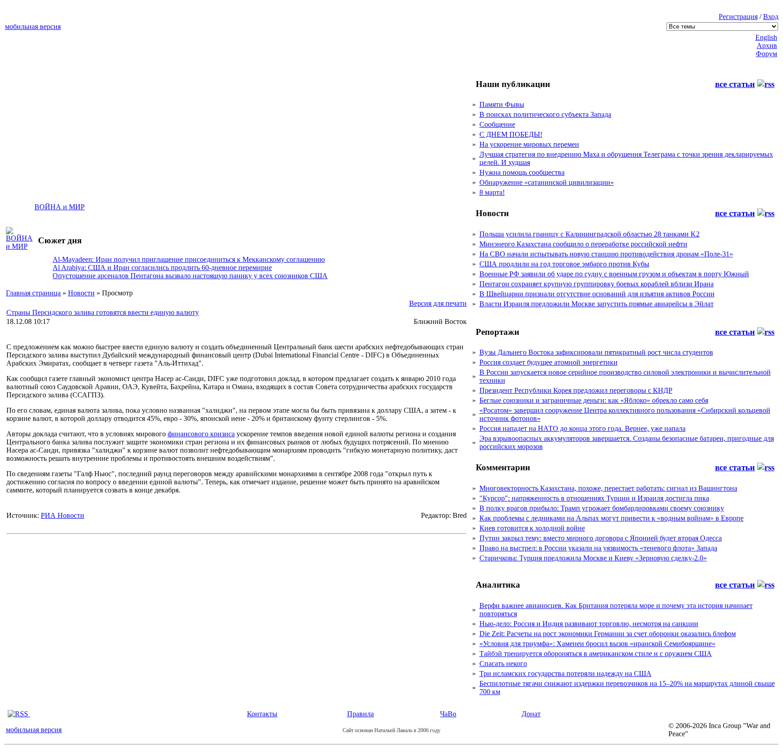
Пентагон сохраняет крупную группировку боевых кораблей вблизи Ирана (596, 284)
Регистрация (738, 16)
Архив (767, 45)
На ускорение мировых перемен (529, 144)
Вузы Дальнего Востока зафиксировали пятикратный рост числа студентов (596, 352)
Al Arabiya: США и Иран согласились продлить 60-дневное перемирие (162, 267)
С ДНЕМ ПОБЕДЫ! (510, 134)
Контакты (262, 714)
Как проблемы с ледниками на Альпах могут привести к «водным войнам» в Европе (611, 518)
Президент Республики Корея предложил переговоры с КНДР (575, 390)
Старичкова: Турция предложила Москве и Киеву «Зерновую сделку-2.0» (593, 558)
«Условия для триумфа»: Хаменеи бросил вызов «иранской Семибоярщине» (597, 643)
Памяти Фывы (501, 104)
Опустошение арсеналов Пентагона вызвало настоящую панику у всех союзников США (190, 276)
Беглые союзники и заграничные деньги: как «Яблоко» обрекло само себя (593, 400)
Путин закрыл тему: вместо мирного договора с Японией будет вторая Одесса (600, 538)
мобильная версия (33, 26)
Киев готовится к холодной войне (532, 528)
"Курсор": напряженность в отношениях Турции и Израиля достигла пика (594, 498)
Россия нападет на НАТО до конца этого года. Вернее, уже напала (582, 428)
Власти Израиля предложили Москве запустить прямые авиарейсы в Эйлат (596, 304)
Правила (360, 714)
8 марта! (492, 192)
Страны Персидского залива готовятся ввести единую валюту (102, 312)
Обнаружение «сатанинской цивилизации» (546, 182)
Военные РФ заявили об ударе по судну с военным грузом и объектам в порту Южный (614, 274)
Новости (81, 293)
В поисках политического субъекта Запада (545, 114)
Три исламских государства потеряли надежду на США (565, 673)
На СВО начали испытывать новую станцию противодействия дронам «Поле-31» (606, 254)
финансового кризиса (201, 434)
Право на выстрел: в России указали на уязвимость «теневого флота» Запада (598, 548)
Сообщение (497, 124)
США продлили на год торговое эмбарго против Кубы (564, 264)
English (766, 37)
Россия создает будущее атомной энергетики (548, 362)
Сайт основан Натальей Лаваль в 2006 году (391, 730)
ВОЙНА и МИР (59, 207)
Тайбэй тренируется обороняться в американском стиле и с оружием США (595, 653)
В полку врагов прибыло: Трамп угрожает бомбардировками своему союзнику (601, 508)
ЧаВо (448, 714)
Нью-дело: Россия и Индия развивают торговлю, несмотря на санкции (588, 624)
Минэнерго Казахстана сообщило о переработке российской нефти (583, 244)
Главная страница (33, 293)
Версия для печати (438, 303)
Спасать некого (503, 663)
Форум (766, 54)
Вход (770, 16)
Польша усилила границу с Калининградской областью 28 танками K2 (589, 234)
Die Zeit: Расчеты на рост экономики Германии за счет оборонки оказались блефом (607, 633)
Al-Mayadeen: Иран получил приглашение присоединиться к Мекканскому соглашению (189, 259)
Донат (531, 714)
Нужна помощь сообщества (522, 172)
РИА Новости (62, 515)
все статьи (735, 84)
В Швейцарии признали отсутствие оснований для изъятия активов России (597, 294)
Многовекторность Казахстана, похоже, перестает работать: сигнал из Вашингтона (608, 488)
